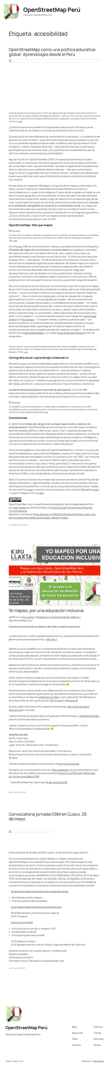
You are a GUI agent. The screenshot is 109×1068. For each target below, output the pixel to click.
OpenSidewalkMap (33, 332)
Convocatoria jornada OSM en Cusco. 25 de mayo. (48, 816)
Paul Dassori (28, 319)
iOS (52, 700)
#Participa (89, 773)
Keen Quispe (19, 507)
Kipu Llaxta (27, 617)
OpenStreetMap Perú (51, 9)
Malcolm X (51, 639)
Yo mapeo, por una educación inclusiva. (47, 610)
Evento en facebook (68, 763)
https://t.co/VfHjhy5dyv (70, 773)
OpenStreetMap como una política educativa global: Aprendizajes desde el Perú (52, 52)
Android (59, 700)
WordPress (99, 1061)
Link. (21, 121)
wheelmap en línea (48, 697)
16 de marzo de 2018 (56, 782)
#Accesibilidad (60, 769)
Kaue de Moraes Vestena (70, 332)
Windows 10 (71, 700)
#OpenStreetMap (89, 716)
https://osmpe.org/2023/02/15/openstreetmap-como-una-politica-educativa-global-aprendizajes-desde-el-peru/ (52, 516)
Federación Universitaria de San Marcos (58, 617)
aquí (31, 489)
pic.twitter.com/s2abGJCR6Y (24, 776)
